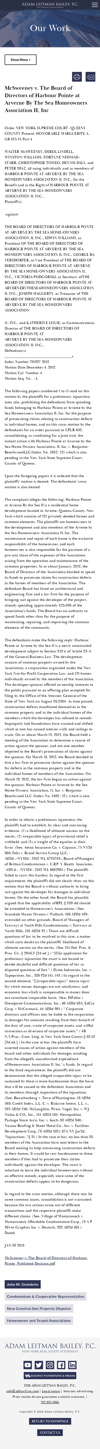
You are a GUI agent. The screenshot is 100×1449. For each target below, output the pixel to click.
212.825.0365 (50, 1402)
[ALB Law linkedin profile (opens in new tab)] (72, 1365)
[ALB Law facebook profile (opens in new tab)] (61, 1365)
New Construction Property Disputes (39, 1308)
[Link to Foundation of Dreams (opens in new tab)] (50, 1375)
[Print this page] (77, 77)
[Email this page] (90, 77)
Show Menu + (20, 59)
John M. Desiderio (22, 1284)
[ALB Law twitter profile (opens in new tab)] (39, 1365)
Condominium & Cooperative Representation (45, 1296)
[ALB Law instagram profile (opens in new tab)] (50, 1365)
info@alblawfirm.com (22, 1391)
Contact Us (50, 1433)
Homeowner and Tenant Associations (39, 1320)
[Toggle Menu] (94, 4)
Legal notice (51, 1391)
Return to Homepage (50, 1421)
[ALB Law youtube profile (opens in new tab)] (27, 1365)
